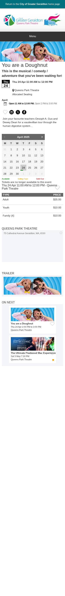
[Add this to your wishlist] (57, 187)
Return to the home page (32, 4)
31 (4, 149)
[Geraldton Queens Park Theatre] (32, 21)
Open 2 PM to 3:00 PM (46, 103)
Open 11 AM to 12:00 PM (21, 103)
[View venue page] (61, 232)
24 (23, 167)
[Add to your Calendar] (11, 111)
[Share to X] (18, 111)
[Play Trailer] (32, 286)
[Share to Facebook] (24, 111)
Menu (32, 36)
